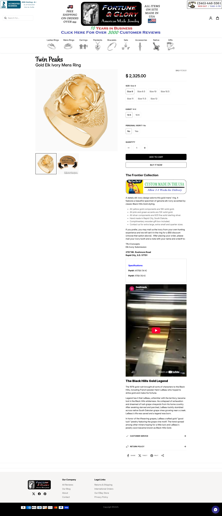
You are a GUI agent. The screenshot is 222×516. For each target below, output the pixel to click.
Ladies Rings (53, 40)
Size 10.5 (165, 91)
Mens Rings (68, 40)
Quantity (130, 142)
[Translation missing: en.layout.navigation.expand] (53, 46)
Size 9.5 (141, 91)
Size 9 (130, 91)
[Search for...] (5, 18)
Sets (126, 40)
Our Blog (66, 489)
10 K (138, 115)
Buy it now (156, 165)
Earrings (83, 40)
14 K (129, 115)
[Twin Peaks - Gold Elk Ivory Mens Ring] (68, 163)
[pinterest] (45, 494)
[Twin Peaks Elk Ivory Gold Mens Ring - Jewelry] (46, 163)
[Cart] (217, 18)
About (65, 493)
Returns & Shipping (103, 484)
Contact (66, 497)
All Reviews (67, 484)
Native (156, 40)
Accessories (141, 40)
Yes (136, 131)
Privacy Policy (101, 497)
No (128, 131)
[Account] (211, 18)
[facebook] (39, 494)
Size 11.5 (142, 98)
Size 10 (153, 91)
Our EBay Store (101, 493)
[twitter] (33, 494)
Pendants (97, 40)
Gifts (170, 40)
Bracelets (111, 40)
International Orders (103, 489)
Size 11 (130, 98)
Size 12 (154, 98)
